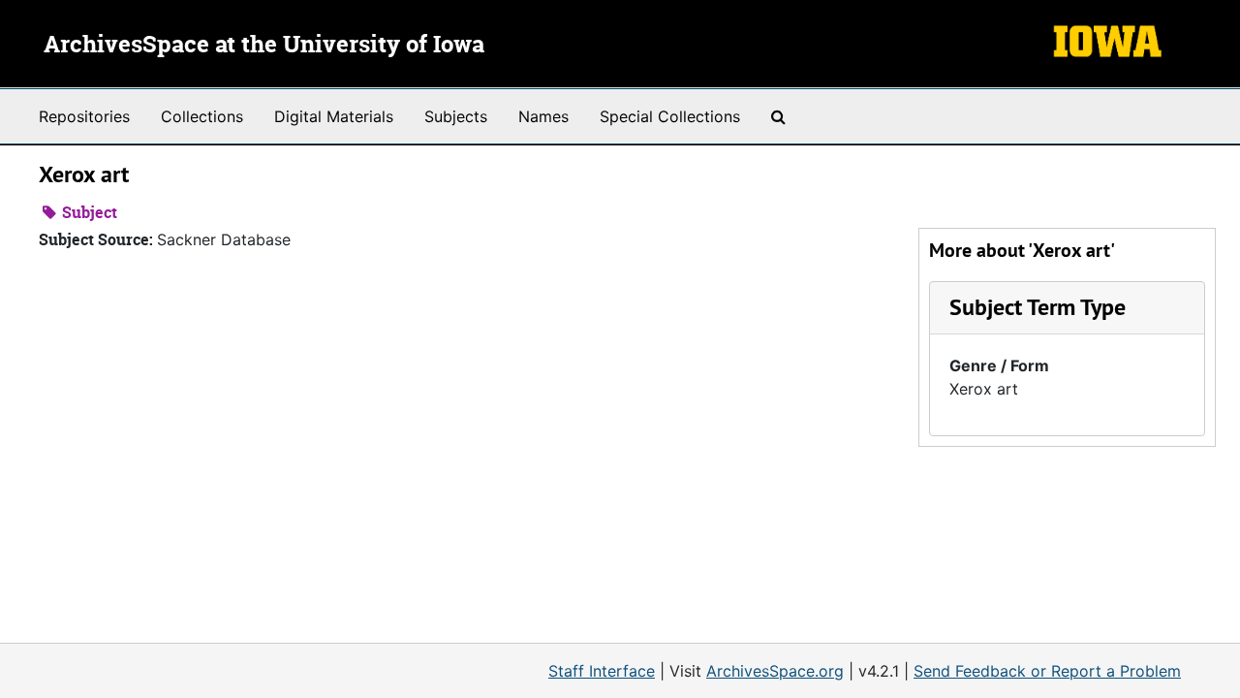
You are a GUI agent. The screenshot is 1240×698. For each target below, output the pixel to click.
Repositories (84, 116)
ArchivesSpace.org (775, 671)
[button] (1037, 307)
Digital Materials (333, 116)
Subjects (455, 116)
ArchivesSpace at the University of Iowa (264, 45)
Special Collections (670, 116)
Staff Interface (601, 671)
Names (543, 116)
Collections (202, 116)
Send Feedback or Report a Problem (1047, 671)
